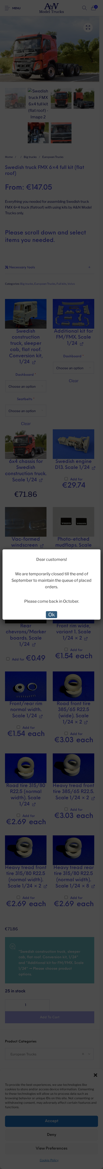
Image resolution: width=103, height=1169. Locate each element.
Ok (51, 615)
